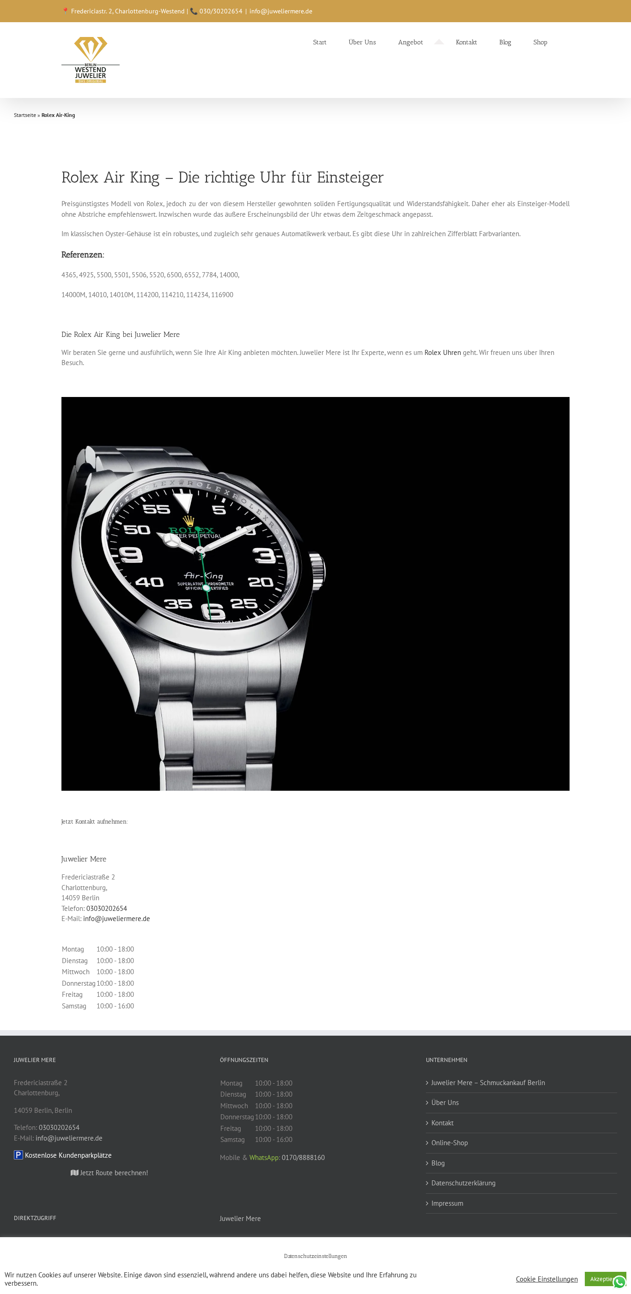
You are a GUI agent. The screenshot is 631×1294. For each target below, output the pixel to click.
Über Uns (445, 1102)
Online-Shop (449, 1142)
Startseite (25, 114)
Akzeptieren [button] (605, 1279)
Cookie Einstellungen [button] (547, 1279)
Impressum (447, 1203)
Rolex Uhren (443, 352)
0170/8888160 (303, 1157)
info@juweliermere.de (280, 11)
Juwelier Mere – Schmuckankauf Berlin (488, 1082)
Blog (438, 1163)
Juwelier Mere (240, 1218)
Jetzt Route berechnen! (113, 1172)
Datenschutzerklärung (463, 1182)
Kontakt (442, 1122)
